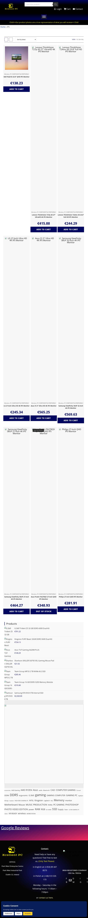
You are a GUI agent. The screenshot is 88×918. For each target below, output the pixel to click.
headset (11, 800)
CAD (53, 789)
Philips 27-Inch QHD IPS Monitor (71, 597)
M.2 (52, 801)
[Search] (55, 4)
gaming (40, 795)
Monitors (6, 74)
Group (6, 801)
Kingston (39, 800)
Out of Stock (43, 611)
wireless (22, 813)
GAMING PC (71, 795)
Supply (60, 809)
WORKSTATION (31, 814)
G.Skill (31, 795)
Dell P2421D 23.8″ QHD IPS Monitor (16, 77)
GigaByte (80, 795)
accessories (7, 790)
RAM (37, 809)
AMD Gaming (15, 790)
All (82, 39)
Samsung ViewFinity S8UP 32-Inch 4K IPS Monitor (70, 407)
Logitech (47, 801)
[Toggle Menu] (44, 17)
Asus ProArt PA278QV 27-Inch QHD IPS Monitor (43, 598)
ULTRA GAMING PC (74, 809)
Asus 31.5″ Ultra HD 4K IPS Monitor (43, 406)
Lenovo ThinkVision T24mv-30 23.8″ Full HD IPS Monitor (71, 216)
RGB (43, 809)
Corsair (78, 790)
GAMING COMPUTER (56, 795)
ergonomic (23, 795)
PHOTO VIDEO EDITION (16, 809)
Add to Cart (16, 89)
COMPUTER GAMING (66, 790)
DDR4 (6, 795)
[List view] (11, 39)
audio (40, 790)
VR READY (13, 813)
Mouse (21, 804)
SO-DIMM (48, 809)
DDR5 (14, 795)
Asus (35, 789)
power (31, 809)
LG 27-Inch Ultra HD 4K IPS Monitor (17, 406)
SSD (54, 809)
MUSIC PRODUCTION (36, 804)
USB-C (6, 813)
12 (77, 39)
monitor (68, 800)
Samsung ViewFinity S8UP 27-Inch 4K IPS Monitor (16, 598)
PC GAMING (58, 804)
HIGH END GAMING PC (21, 800)
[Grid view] (6, 39)
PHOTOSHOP (72, 804)
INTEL (31, 800)
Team (66, 810)
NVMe (50, 805)
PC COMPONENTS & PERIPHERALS (19, 74)
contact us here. (46, 897)
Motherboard (11, 804)
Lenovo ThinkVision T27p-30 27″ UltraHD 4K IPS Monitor (43, 216)
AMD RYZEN (26, 790)
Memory (59, 800)
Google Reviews (15, 827)
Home (2, 27)
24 (79, 39)
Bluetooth (46, 790)
